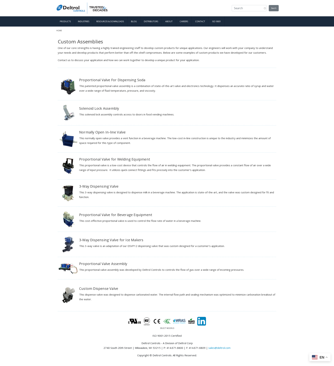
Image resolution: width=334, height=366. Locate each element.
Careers (184, 21)
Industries (83, 21)
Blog (134, 21)
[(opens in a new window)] (201, 321)
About (169, 21)
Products (65, 21)
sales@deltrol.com (219, 348)
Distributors (151, 21)
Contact (200, 21)
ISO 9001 (216, 21)
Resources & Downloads (110, 21)
